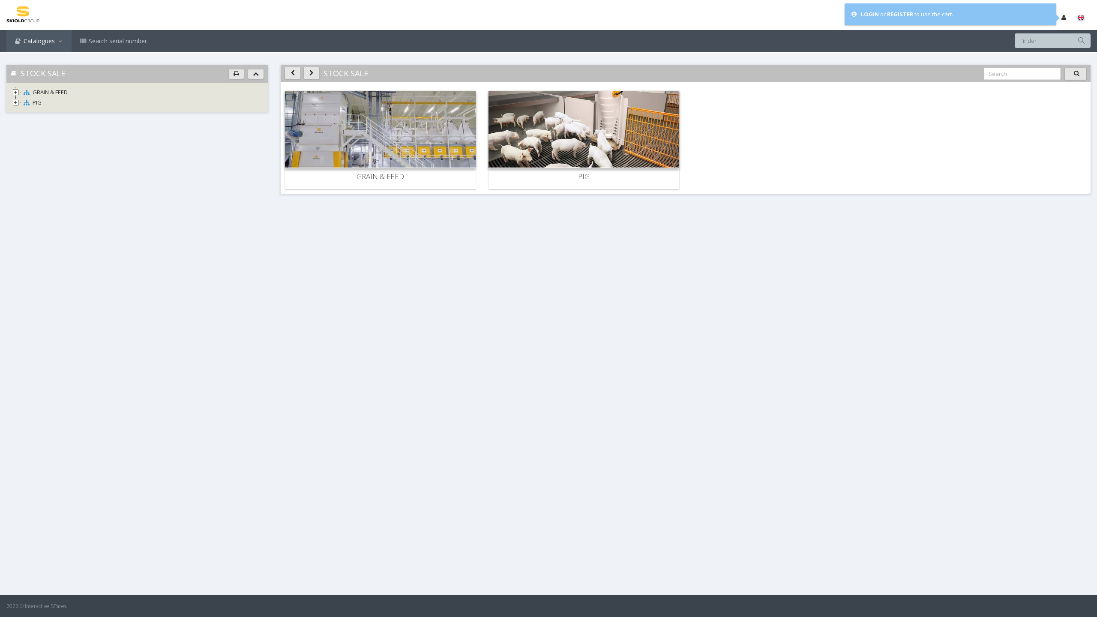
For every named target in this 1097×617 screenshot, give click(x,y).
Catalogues (39, 41)
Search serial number (117, 41)
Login (870, 14)
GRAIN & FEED (50, 92)
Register (900, 14)
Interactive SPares (45, 606)
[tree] (137, 97)
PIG (37, 102)
